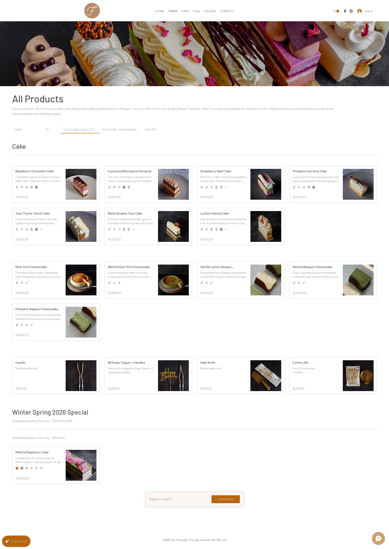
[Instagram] (351, 11)
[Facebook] (345, 11)
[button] (336, 11)
